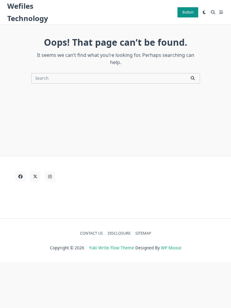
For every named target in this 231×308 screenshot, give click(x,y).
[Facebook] (20, 176)
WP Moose (171, 248)
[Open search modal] (213, 12)
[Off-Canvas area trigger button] (221, 12)
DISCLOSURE (119, 233)
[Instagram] (50, 176)
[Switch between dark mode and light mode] (204, 12)
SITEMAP (143, 233)
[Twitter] (35, 176)
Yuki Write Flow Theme (111, 248)
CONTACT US (91, 233)
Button (187, 12)
